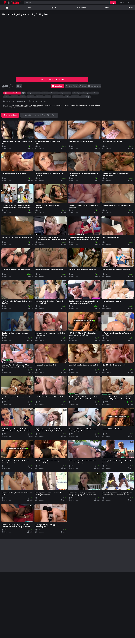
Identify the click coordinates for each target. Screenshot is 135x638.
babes (45, 93)
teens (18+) (85, 97)
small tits (75, 97)
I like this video (3, 86)
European (54, 93)
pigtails (30, 97)
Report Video (73, 86)
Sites (107, 7)
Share (84, 86)
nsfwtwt (14, 97)
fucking (85, 93)
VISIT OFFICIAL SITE (52, 79)
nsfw (6, 97)
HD (67, 97)
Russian (39, 97)
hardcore (94, 93)
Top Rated (54, 7)
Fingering (76, 93)
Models (130, 7)
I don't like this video (6, 86)
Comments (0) (96, 86)
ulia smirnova (58, 97)
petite (22, 97)
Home (7, 7)
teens (48, 97)
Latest (29, 7)
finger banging (65, 93)
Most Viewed (81, 7)
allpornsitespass (34, 93)
